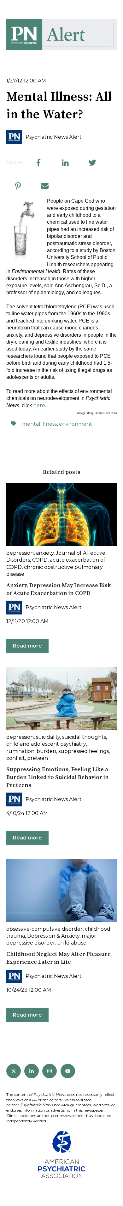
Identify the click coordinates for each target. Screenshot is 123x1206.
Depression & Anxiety (53, 936)
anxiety (45, 553)
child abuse (71, 943)
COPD (40, 560)
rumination (20, 751)
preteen (37, 758)
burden (46, 751)
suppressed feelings (83, 751)
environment (75, 424)
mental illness (39, 424)
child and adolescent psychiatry (46, 744)
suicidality (48, 737)
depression (20, 553)
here (39, 405)
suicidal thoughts (84, 737)
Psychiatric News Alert (54, 137)
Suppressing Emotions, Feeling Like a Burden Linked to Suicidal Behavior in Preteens (57, 777)
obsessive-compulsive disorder (44, 929)
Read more (27, 646)
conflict (15, 758)
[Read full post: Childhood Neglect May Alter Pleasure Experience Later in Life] (61, 890)
